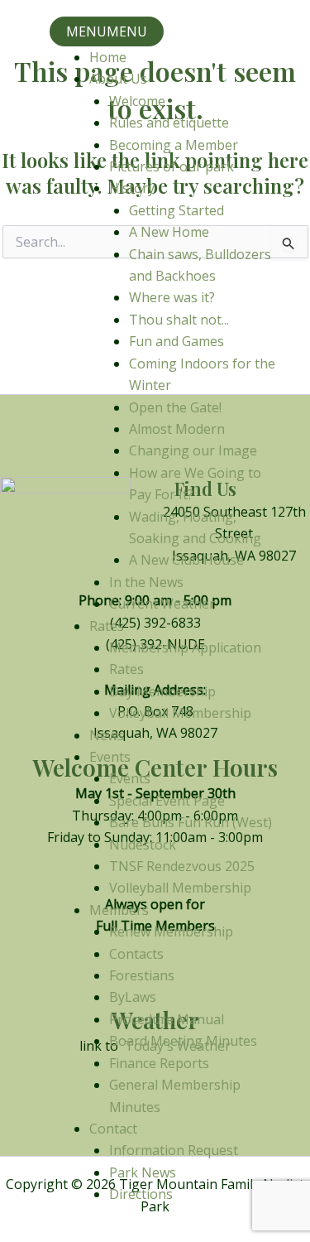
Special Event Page (167, 801)
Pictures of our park (171, 166)
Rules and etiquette (169, 122)
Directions (141, 1194)
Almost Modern (177, 429)
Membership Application (185, 647)
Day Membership (162, 691)
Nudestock (142, 844)
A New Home (169, 232)
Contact (113, 1128)
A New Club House (186, 560)
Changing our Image (193, 450)
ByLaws (132, 997)
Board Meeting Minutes (183, 1041)
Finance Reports (159, 1063)
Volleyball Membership (180, 713)
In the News (146, 582)
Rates (106, 626)
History (132, 188)
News (106, 735)
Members (119, 910)
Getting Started (176, 210)
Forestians (141, 975)
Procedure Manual (166, 1019)
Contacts (136, 954)
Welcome (137, 101)
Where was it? (172, 297)
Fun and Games (176, 341)
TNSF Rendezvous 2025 (182, 866)
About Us (118, 79)
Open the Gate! (175, 407)
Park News (142, 1172)
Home (107, 57)
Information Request (173, 1150)
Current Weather (162, 604)
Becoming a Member (173, 145)
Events (110, 757)
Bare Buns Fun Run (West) (190, 822)
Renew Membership (171, 931)
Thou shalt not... (179, 319)
